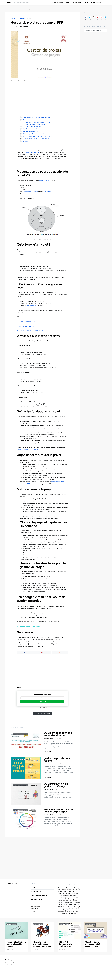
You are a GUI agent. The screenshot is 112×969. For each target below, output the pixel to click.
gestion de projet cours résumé (57, 759)
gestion (41, 685)
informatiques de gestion (30, 191)
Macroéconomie (11, 924)
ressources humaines (55, 250)
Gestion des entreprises (16, 9)
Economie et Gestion (21, 963)
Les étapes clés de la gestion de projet (35, 124)
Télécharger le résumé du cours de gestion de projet (38, 138)
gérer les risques (31, 305)
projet (19, 687)
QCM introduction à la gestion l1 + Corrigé (56, 785)
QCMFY (33, 911)
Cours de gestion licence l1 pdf (26, 321)
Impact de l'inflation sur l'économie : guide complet (16, 944)
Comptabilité (77, 2)
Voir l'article (48, 751)
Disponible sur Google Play (13, 883)
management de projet (32, 152)
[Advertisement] (42, 96)
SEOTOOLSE (34, 908)
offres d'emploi (37, 924)
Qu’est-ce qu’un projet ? (29, 120)
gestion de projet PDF (45, 180)
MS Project (48, 191)
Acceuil (6, 9)
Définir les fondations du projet (32, 126)
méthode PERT (25, 484)
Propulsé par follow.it (42, 707)
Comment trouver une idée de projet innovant (30, 330)
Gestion (68, 2)
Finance (86, 2)
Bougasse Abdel (48, 738)
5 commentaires (24, 26)
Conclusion (26, 141)
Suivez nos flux (8, 964)
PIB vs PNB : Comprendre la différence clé (65, 944)
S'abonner (42, 701)
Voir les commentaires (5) (42, 713)
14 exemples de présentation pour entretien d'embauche (42, 944)
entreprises (35, 685)
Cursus (96, 2)
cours (18, 685)
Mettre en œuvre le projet (30, 131)
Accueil (53, 2)
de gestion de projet (32, 626)
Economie (60, 2)
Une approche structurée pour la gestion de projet (37, 136)
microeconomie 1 (91, 924)
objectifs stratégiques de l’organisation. (28, 449)
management (59, 685)
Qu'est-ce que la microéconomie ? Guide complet (92, 944)
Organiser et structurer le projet (32, 129)
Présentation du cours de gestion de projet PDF (36, 117)
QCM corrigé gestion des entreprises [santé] (58, 734)
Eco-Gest (8, 2)
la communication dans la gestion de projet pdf (58, 810)
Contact (34, 887)
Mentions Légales (36, 891)
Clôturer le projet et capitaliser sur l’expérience (36, 134)
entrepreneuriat (26, 685)
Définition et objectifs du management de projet (38, 122)
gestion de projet (50, 685)
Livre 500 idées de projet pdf (25, 326)
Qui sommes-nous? (37, 899)
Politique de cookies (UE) (39, 895)
